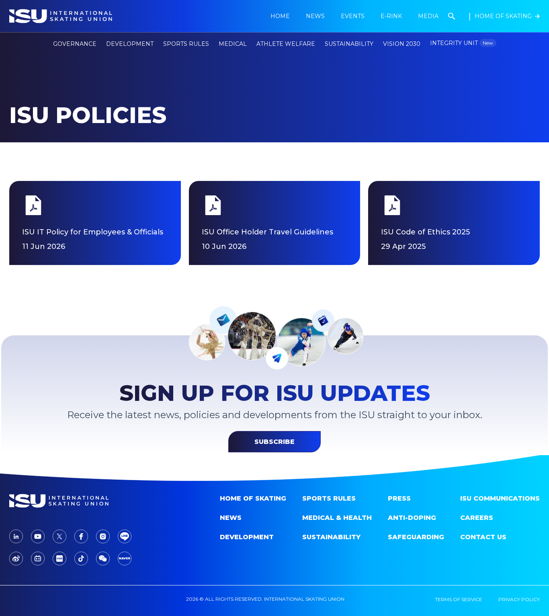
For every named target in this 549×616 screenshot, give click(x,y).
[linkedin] (16, 536)
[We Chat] (103, 558)
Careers (476, 518)
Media (428, 16)
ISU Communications (500, 498)
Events (353, 16)
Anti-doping (412, 518)
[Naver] (124, 558)
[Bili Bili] (38, 558)
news (315, 16)
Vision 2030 (401, 43)
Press (399, 498)
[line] (124, 536)
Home (280, 16)
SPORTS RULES (329, 498)
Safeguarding (416, 537)
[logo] (72, 501)
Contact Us (483, 537)
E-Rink (391, 16)
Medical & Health (337, 518)
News (231, 518)
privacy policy (519, 599)
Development (247, 537)
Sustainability (349, 43)
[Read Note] (59, 558)
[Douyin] (81, 558)
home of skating (253, 498)
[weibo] (16, 559)
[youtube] (38, 537)
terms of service (458, 599)
